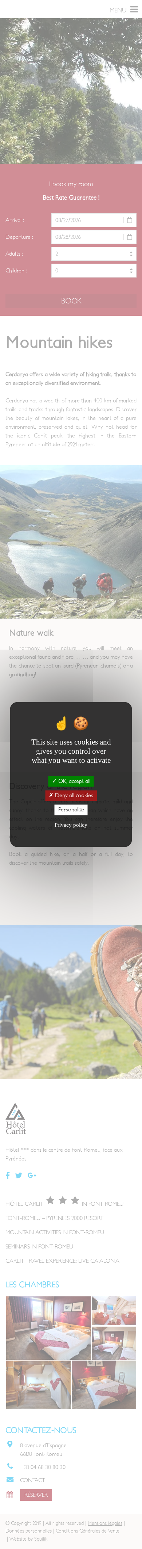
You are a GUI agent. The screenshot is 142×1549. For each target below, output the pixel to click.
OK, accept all (73, 781)
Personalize (71, 809)
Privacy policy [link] (71, 825)
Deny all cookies (73, 795)
